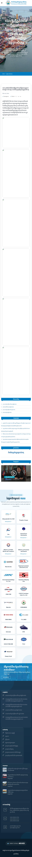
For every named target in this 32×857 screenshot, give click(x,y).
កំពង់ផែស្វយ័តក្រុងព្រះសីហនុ (16, 453)
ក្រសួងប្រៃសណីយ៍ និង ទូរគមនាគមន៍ (13, 755)
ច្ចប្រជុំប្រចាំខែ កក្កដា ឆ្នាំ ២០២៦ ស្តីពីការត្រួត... (17, 768)
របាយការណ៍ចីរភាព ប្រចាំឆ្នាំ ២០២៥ (8, 406)
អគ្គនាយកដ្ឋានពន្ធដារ (10, 742)
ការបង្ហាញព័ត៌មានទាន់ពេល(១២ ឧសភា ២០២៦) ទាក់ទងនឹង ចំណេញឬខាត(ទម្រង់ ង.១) (16, 718)
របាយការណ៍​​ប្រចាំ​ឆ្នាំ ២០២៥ (7, 412)
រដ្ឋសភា (7, 736)
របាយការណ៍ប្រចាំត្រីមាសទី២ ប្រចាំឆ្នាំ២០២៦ (10, 404)
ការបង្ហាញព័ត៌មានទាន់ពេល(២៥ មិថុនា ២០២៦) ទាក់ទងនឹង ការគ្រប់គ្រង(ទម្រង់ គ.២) (16, 705)
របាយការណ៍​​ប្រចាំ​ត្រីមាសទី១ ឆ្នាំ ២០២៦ (9, 409)
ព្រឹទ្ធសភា (7, 739)
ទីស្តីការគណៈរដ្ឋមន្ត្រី (10, 733)
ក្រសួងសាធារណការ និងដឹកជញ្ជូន (13, 752)
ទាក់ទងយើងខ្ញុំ (6, 677)
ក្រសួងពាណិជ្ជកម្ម (9, 749)
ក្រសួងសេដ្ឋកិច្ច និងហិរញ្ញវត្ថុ (11, 745)
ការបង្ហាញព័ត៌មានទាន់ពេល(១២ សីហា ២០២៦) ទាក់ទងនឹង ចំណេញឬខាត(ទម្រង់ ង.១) (16, 700)
